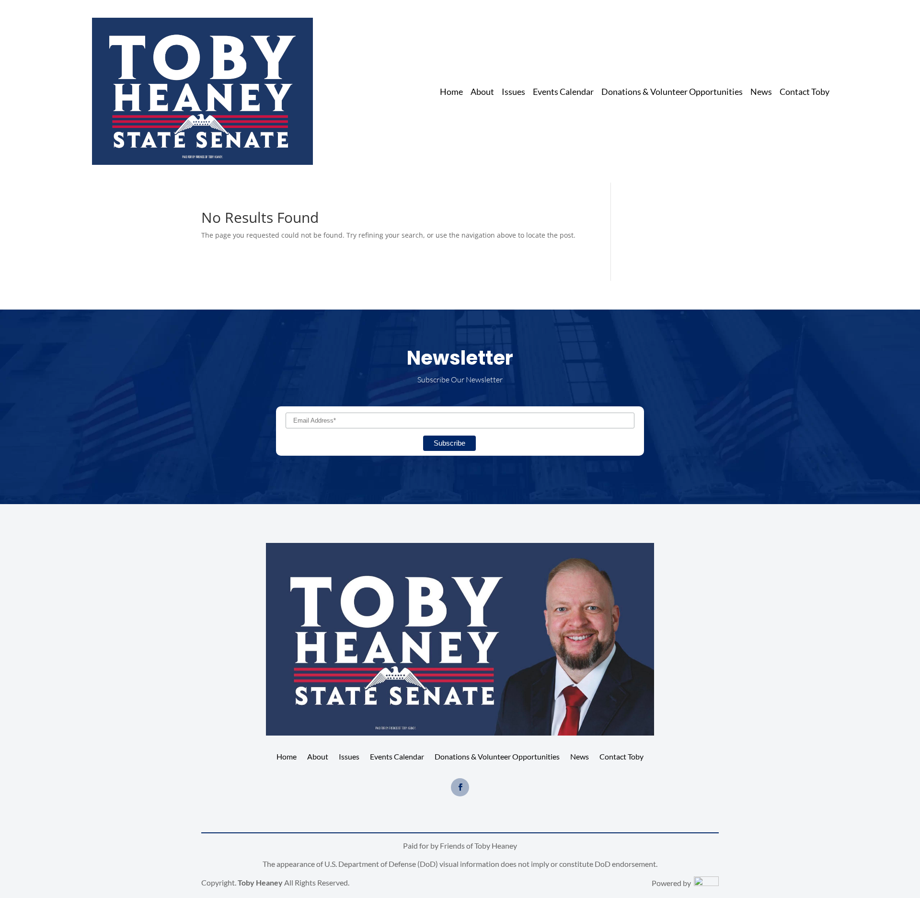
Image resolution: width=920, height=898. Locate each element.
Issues (513, 92)
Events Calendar (563, 92)
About (482, 92)
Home (451, 92)
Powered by (673, 882)
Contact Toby (804, 92)
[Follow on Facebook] (460, 787)
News (761, 92)
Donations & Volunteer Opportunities (672, 92)
